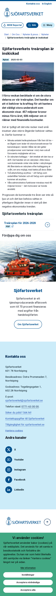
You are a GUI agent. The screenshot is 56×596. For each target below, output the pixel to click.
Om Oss (16, 34)
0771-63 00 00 (30, 406)
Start (6, 34)
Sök (34, 25)
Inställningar (28, 575)
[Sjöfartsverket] (22, 13)
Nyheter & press (30, 34)
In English (47, 3)
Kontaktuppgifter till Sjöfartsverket (24, 418)
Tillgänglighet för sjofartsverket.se (24, 424)
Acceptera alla (28, 590)
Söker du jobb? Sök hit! (18, 412)
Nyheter (45, 34)
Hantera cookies (14, 430)
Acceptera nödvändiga (28, 582)
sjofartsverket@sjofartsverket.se (24, 400)
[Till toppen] (47, 522)
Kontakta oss (33, 3)
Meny (49, 25)
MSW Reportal (14, 25)
